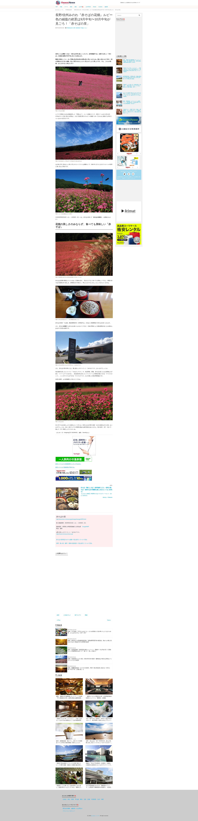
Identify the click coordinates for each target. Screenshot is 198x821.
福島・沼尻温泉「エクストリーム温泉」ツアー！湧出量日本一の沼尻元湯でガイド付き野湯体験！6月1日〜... (132, 102)
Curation (100, 6)
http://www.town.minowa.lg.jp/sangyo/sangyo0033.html (71, 519)
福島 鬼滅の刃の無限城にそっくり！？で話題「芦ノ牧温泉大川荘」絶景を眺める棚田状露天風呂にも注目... (132, 61)
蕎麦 (86, 615)
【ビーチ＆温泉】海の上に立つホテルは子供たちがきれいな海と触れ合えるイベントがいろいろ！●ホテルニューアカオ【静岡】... (132, 94)
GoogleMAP (85, 526)
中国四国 (93, 799)
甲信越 (82, 27)
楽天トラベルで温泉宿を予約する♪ (65, 467)
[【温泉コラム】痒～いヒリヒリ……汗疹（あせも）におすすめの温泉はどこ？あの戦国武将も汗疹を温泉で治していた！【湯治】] (119, 70)
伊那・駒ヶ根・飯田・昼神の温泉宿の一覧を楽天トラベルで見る (74, 543)
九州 (98, 799)
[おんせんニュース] (65, 3)
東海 (81, 799)
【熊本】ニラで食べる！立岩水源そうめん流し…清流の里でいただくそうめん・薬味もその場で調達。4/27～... (132, 86)
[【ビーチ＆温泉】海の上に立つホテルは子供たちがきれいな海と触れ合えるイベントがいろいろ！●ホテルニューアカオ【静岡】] (119, 95)
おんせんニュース (95, 815)
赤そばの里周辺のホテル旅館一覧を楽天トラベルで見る (71, 539)
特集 (61, 6)
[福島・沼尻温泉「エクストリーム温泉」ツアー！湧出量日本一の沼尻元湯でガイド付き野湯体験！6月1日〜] (119, 103)
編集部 (106, 6)
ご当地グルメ (67, 615)
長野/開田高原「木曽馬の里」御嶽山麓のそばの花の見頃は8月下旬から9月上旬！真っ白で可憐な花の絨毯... (132, 77)
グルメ (85, 27)
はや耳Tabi (88, 6)
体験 (76, 6)
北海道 (64, 799)
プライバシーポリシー (69, 811)
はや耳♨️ (81, 6)
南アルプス (78, 615)
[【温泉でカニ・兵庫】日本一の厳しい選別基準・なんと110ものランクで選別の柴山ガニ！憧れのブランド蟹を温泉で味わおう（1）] (119, 111)
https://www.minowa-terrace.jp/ (64, 534)
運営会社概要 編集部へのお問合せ (72, 808)
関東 (72, 799)
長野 (74, 27)
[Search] (139, 15)
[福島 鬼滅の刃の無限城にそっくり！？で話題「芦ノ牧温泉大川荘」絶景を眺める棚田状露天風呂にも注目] (119, 62)
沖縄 (102, 799)
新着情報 (78, 27)
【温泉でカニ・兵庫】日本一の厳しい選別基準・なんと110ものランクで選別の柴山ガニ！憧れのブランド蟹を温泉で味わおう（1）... (132, 111)
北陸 (85, 799)
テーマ (66, 6)
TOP (57, 6)
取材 (71, 6)
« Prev (58, 620)
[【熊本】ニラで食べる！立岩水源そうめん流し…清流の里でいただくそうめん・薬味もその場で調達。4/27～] (119, 86)
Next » (109, 620)
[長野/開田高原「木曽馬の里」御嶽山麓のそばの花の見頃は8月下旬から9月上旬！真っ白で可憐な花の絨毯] (119, 78)
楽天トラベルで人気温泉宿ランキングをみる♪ (68, 464)
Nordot (94, 6)
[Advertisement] (84, 41)
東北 (69, 799)
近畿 (88, 799)
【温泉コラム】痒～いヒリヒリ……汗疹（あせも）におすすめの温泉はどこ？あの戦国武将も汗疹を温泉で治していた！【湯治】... (132, 70)
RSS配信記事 (70, 27)
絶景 (58, 615)
